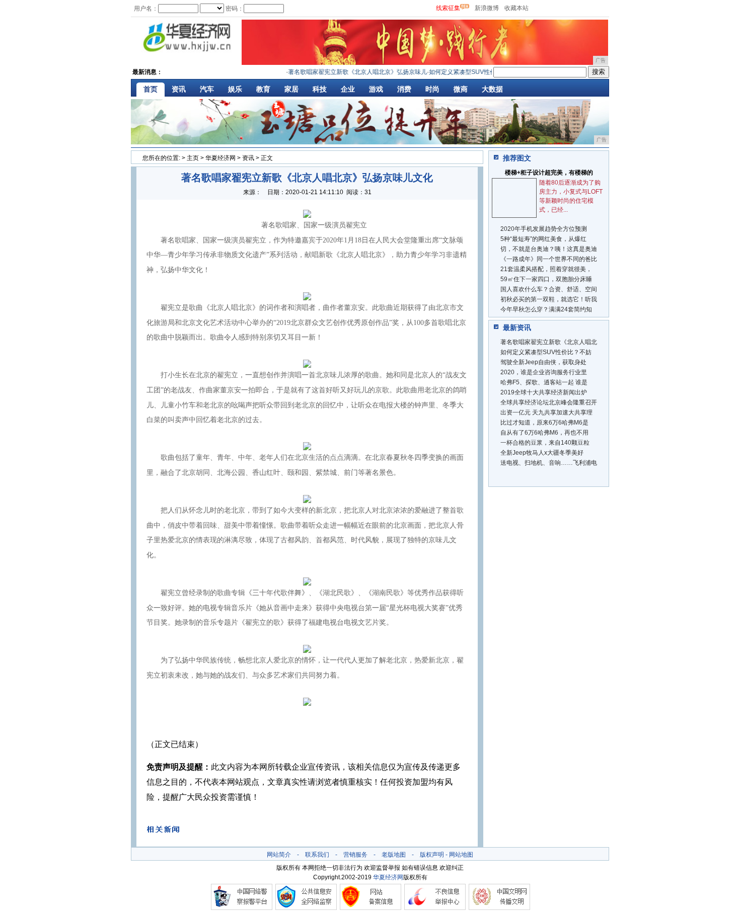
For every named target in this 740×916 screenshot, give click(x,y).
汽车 (207, 89)
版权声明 (432, 854)
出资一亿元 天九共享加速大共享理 (546, 412)
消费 (404, 89)
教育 (263, 89)
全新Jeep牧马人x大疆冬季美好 (541, 452)
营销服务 (355, 854)
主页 (193, 157)
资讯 (179, 89)
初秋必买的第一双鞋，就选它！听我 (548, 299)
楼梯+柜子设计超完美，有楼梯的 (549, 172)
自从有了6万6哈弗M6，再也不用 (544, 432)
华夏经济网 (220, 157)
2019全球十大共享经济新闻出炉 (543, 392)
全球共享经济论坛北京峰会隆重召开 (548, 402)
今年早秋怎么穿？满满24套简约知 (546, 309)
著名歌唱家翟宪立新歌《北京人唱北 (548, 342)
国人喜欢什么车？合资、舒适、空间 (548, 289)
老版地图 (394, 854)
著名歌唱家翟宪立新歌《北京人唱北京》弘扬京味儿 (347, 71)
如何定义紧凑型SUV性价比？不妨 (545, 352)
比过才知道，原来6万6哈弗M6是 (544, 422)
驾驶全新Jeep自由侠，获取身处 (543, 362)
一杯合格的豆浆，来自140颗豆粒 (544, 442)
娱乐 (235, 89)
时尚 (432, 89)
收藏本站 (516, 8)
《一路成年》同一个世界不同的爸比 (548, 259)
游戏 (376, 89)
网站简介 (279, 854)
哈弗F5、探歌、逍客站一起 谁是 (543, 382)
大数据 (492, 89)
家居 (291, 89)
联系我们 (317, 854)
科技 (320, 89)
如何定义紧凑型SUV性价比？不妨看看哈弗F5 (480, 71)
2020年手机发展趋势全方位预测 (543, 228)
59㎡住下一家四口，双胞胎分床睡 (546, 279)
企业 (348, 89)
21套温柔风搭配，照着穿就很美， (546, 269)
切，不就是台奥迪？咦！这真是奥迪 (548, 249)
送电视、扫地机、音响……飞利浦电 (548, 462)
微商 (461, 89)
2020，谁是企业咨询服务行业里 (543, 372)
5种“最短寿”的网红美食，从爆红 (543, 238)
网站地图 (461, 854)
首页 (150, 89)
